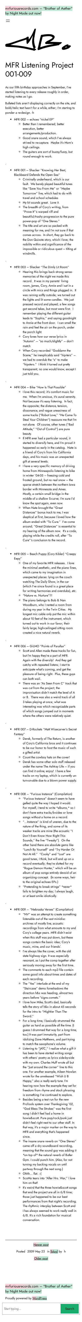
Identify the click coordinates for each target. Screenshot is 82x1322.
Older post (41, 1258)
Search (69, 1308)
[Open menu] (7, 20)
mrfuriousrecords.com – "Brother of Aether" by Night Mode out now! (38, 11)
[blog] (54, 1251)
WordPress (39, 1298)
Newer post (41, 1244)
